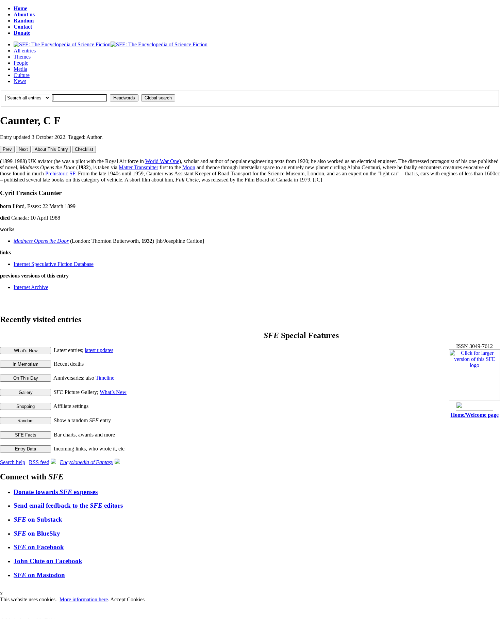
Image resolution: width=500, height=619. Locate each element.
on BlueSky (37, 533)
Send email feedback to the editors (68, 505)
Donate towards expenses (56, 491)
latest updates (99, 350)
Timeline (105, 378)
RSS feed (39, 462)
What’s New (113, 392)
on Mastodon (39, 574)
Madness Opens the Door (41, 241)
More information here (84, 599)
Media (20, 69)
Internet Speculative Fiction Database (54, 264)
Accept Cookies (127, 599)
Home (20, 8)
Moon (188, 167)
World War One (162, 161)
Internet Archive (31, 287)
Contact (23, 27)
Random (24, 20)
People (21, 63)
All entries (25, 50)
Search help (12, 462)
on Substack (38, 519)
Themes (22, 57)
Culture (22, 75)
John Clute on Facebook (48, 561)
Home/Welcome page (475, 415)
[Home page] (110, 44)
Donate (22, 33)
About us (24, 14)
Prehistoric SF (60, 173)
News (20, 81)
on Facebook (39, 547)
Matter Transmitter (138, 167)
